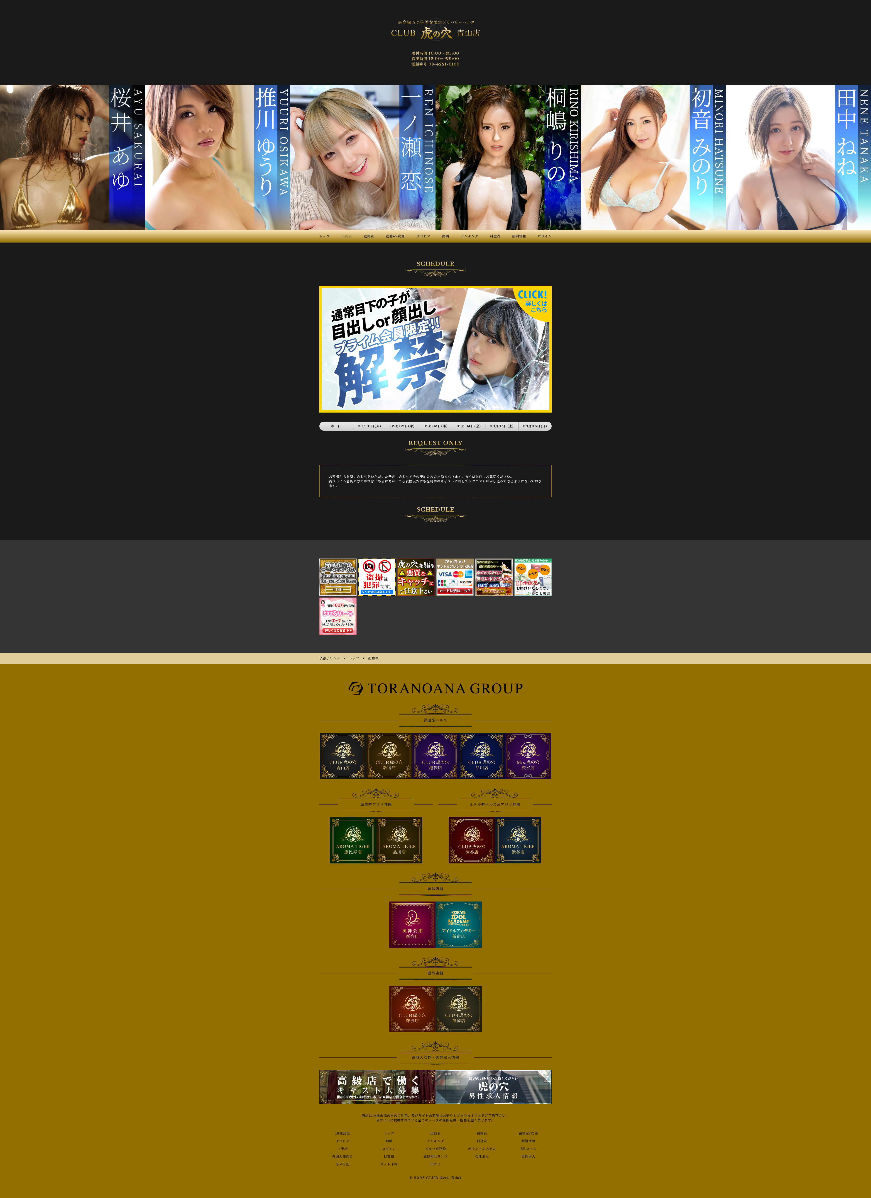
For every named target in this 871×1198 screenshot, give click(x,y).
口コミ (435, 1164)
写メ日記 (343, 1164)
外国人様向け (342, 1156)
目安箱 (389, 1156)
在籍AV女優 (528, 1133)
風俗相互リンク (435, 1156)
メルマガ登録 (435, 1148)
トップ (389, 1133)
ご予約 (342, 1148)
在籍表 (482, 1133)
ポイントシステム (482, 1148)
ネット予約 (389, 1164)
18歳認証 (342, 1133)
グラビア (343, 1141)
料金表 (482, 1141)
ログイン (389, 1148)
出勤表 (435, 1133)
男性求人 (528, 1156)
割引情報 (528, 1141)
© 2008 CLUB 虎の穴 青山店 (435, 1178)
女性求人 (482, 1156)
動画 (389, 1141)
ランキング (435, 1141)
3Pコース (528, 1148)
